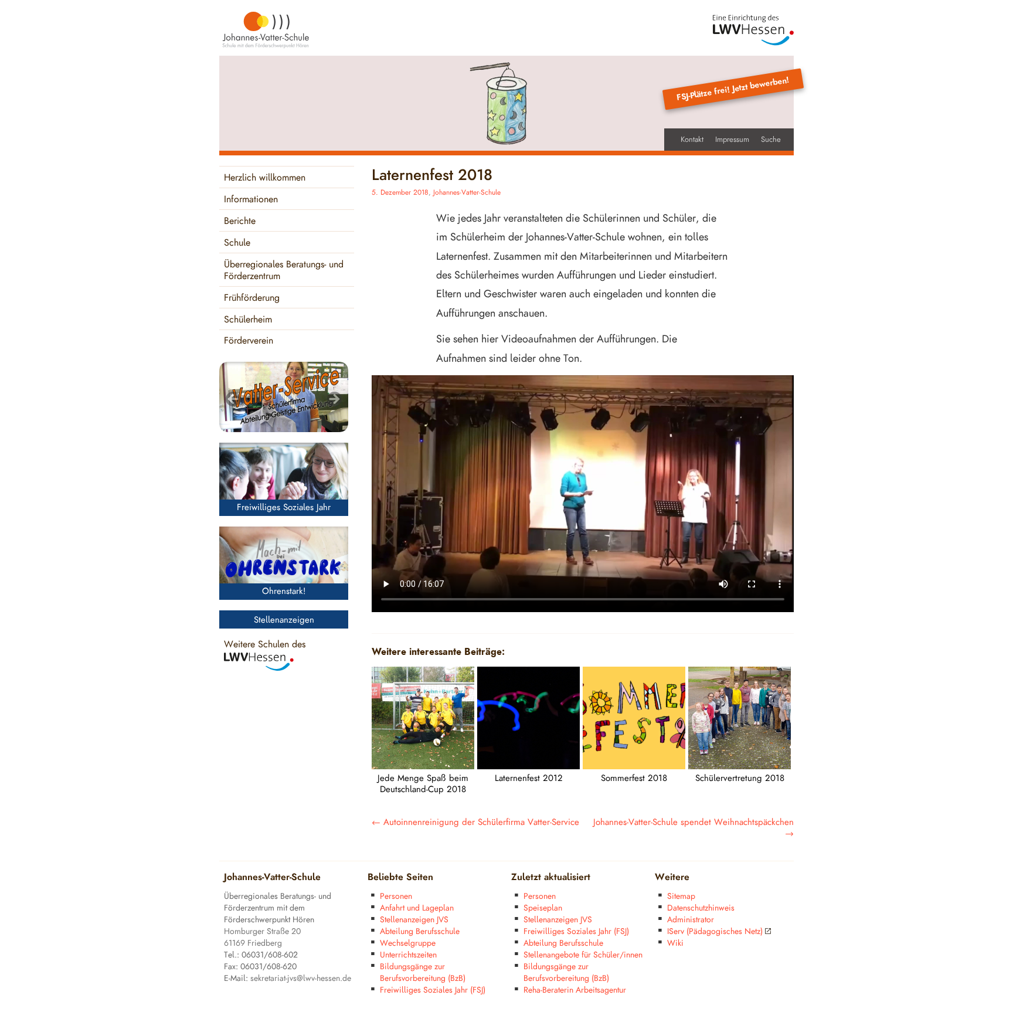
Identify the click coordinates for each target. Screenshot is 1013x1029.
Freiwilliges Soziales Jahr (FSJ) (432, 990)
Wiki (675, 943)
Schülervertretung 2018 (739, 778)
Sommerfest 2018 (634, 778)
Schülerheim (248, 320)
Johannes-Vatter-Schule (467, 192)
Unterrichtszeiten (408, 954)
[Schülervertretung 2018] (739, 766)
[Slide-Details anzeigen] (283, 397)
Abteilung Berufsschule (420, 931)
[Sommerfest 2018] (634, 766)
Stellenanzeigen (284, 620)
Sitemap (681, 896)
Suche (771, 139)
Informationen (251, 200)
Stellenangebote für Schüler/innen (583, 954)
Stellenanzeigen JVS (414, 919)
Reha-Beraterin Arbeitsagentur (575, 990)
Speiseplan (543, 908)
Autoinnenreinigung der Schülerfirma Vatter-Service (475, 822)
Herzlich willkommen (264, 178)
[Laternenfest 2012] (528, 766)
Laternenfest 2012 (529, 778)
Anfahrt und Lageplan (417, 908)
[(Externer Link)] (753, 30)
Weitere (672, 877)
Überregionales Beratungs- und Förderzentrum (284, 270)
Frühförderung (252, 298)
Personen (396, 896)
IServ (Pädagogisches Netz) (715, 931)
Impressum (732, 139)
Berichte (240, 221)
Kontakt (692, 139)
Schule (237, 243)
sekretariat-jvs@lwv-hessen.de (300, 978)
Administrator (690, 919)
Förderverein (248, 341)
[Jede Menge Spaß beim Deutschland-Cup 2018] (423, 766)
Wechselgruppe (408, 943)
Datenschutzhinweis (701, 908)
